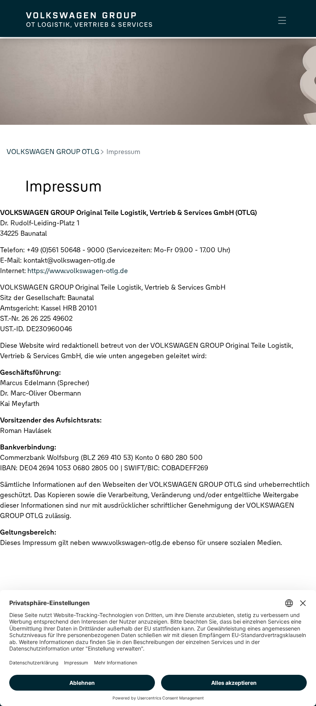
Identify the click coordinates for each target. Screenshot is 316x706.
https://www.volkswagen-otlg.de (77, 271)
